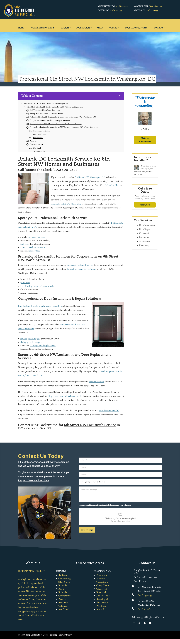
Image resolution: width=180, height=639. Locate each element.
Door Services (83, 28)
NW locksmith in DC (109, 410)
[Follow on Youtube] (150, 623)
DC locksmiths (111, 185)
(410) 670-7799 (116, 10)
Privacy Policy (65, 634)
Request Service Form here (33, 480)
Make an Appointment (145, 140)
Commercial (144, 233)
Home (21, 28)
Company (158, 28)
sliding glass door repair (31, 342)
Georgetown (102, 582)
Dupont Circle (103, 595)
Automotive (144, 241)
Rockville (62, 585)
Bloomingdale (102, 599)
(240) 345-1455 (152, 10)
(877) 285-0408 (155, 6)
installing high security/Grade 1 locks (37, 286)
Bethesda (62, 592)
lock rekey (25, 244)
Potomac (62, 599)
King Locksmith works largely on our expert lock (40, 306)
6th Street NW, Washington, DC (90, 177)
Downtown (101, 575)
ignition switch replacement (32, 247)
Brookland (101, 592)
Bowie (61, 588)
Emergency (144, 245)
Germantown (64, 595)
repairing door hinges (30, 338)
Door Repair (145, 229)
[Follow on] (155, 623)
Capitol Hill (101, 588)
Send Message (87, 529)
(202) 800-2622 (65, 170)
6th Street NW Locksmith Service (90, 425)
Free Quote (145, 204)
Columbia (62, 606)
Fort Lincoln (102, 602)
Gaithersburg (64, 578)
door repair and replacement (43, 345)
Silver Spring (64, 582)
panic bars (25, 282)
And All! (100, 609)
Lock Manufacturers (136, 28)
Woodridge (101, 606)
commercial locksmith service (80, 265)
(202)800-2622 (122, 6)
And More (63, 609)
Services (65, 28)
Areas (100, 28)
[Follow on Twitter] (139, 623)
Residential (144, 237)
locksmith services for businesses (81, 269)
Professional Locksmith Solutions (44, 256)
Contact (114, 28)
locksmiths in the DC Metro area (66, 203)
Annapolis (63, 602)
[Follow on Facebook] (134, 623)
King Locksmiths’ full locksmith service (65, 396)
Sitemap (53, 634)
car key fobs (34, 250)
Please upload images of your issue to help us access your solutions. (105, 505)
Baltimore (62, 575)
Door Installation (147, 225)
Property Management (42, 28)
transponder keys (37, 237)
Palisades (100, 578)
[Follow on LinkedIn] (144, 623)
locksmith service (96, 381)
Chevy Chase (102, 585)
